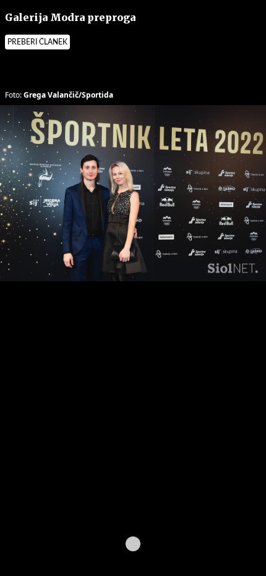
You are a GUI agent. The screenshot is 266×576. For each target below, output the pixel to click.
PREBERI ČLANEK (37, 42)
